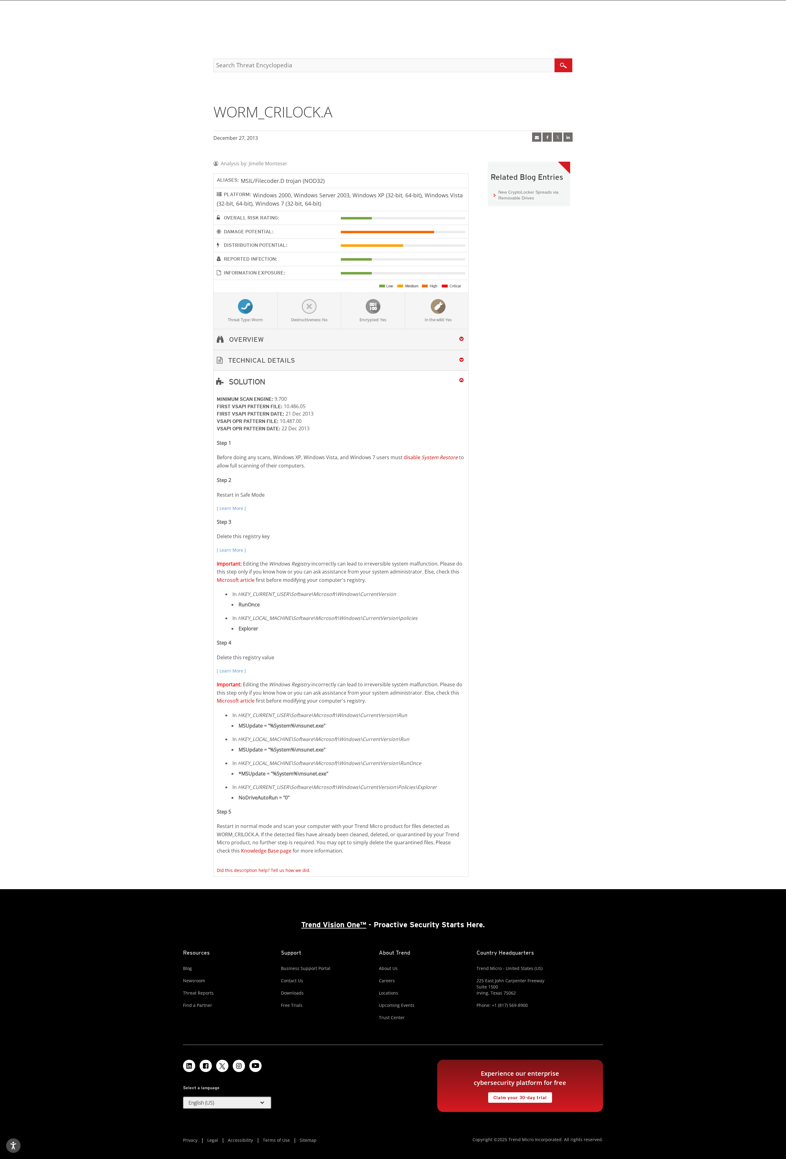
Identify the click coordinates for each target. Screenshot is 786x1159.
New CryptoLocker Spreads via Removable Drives (528, 195)
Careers (387, 981)
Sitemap (308, 1140)
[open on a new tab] (222, 1066)
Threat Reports (198, 993)
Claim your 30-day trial (517, 1096)
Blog (187, 968)
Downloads (292, 993)
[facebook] (547, 137)
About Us (388, 968)
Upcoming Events (396, 1005)
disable (431, 457)
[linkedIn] (568, 137)
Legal (212, 1140)
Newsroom (194, 981)
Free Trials (291, 1005)
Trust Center (392, 1017)
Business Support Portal (305, 968)
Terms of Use (276, 1140)
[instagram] (239, 1066)
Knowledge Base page (266, 850)
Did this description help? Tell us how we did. (263, 870)
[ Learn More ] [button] (231, 508)
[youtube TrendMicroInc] (255, 1066)
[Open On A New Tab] (557, 137)
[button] (341, 360)
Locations (388, 993)
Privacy (190, 1140)
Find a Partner (197, 1005)
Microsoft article (236, 580)
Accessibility (240, 1140)
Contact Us (292, 981)
